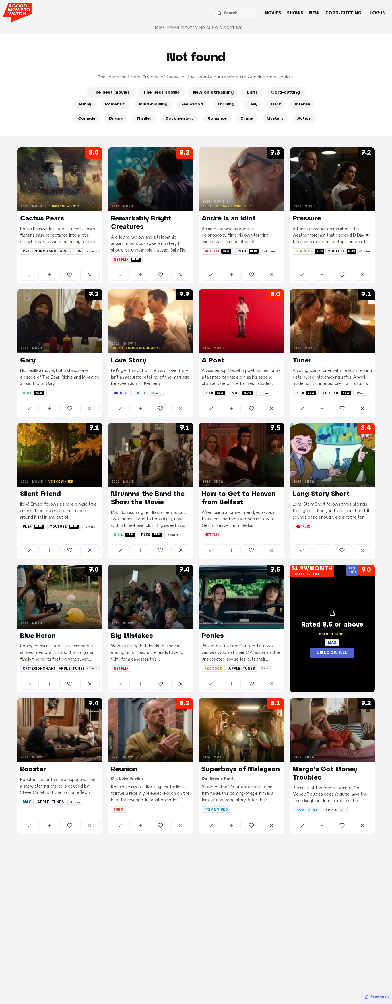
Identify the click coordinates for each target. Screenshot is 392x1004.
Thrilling (225, 104)
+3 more (269, 251)
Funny (85, 104)
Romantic (115, 104)
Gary (28, 361)
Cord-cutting (343, 13)
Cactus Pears (42, 219)
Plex (247, 251)
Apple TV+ (335, 810)
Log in (378, 13)
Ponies (213, 636)
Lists (252, 93)
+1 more (92, 251)
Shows (295, 13)
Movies (272, 13)
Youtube (341, 251)
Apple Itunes (72, 251)
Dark (276, 104)
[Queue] (49, 275)
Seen (29, 275)
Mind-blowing (153, 104)
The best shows (161, 93)
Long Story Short (321, 494)
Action (304, 118)
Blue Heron (38, 636)
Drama (116, 118)
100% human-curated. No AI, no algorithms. (198, 28)
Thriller (144, 118)
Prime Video (216, 809)
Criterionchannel (39, 251)
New (314, 13)
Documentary (179, 118)
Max (27, 802)
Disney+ (121, 393)
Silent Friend (40, 494)
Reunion (124, 769)
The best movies (111, 93)
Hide (89, 275)
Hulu (33, 393)
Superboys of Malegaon (241, 769)
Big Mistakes (132, 636)
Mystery (275, 118)
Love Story (128, 361)
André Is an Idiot (229, 219)
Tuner (302, 361)
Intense (302, 104)
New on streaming (213, 93)
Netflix (126, 260)
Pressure (307, 219)
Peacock (309, 251)
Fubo (118, 809)
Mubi (241, 393)
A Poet (213, 361)
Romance (217, 118)
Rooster (33, 769)
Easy (252, 104)
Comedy (86, 118)
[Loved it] (69, 275)
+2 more (364, 251)
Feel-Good (192, 104)
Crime (246, 118)
